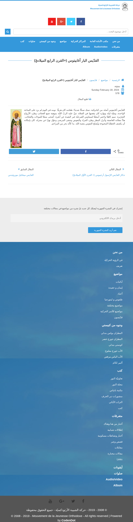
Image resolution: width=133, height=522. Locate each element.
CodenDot (68, 520)
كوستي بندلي (115, 344)
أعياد (120, 293)
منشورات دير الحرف (112, 396)
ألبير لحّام (117, 362)
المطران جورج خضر (112, 339)
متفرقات (116, 46)
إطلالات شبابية (115, 429)
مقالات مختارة (115, 453)
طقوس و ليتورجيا (113, 299)
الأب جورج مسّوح (113, 350)
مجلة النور (117, 384)
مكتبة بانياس (116, 390)
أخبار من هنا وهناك (113, 423)
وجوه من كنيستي (47, 41)
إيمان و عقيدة (115, 287)
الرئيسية (116, 80)
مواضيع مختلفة (114, 305)
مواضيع (63, 41)
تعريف (119, 265)
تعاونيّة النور (116, 378)
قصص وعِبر (116, 441)
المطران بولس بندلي (111, 333)
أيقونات (118, 467)
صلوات (32, 41)
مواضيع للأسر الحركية (111, 311)
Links (119, 459)
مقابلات (118, 447)
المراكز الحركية (78, 41)
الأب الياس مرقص (113, 356)
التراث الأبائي (115, 402)
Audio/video (101, 46)
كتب (22, 41)
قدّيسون (93, 80)
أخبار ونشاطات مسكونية (110, 435)
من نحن (116, 41)
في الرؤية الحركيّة (113, 260)
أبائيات (119, 281)
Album (86, 46)
